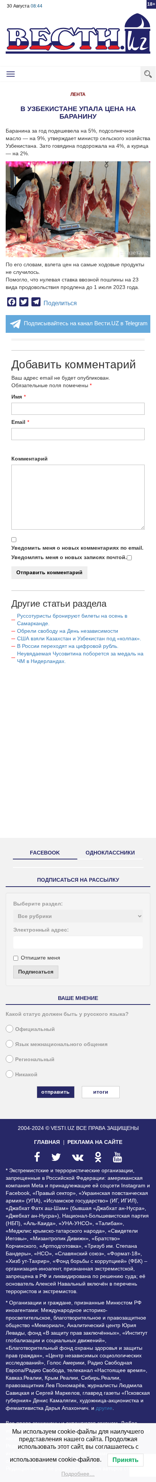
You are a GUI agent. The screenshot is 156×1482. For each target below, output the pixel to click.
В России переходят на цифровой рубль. (68, 646)
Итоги (100, 1092)
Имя (16, 397)
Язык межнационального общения (61, 1044)
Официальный (35, 1029)
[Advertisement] (78, 754)
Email (18, 422)
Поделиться (60, 303)
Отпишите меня (40, 958)
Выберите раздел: (38, 904)
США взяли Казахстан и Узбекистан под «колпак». (79, 638)
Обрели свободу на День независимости (67, 631)
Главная (47, 1142)
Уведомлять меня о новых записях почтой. (69, 557)
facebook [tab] (45, 853)
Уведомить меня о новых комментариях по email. (77, 548)
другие (104, 1408)
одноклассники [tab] (110, 853)
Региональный (35, 1059)
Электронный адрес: (41, 930)
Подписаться (35, 972)
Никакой (26, 1074)
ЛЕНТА (78, 94)
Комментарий (29, 459)
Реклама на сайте (94, 1142)
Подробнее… (78, 1474)
